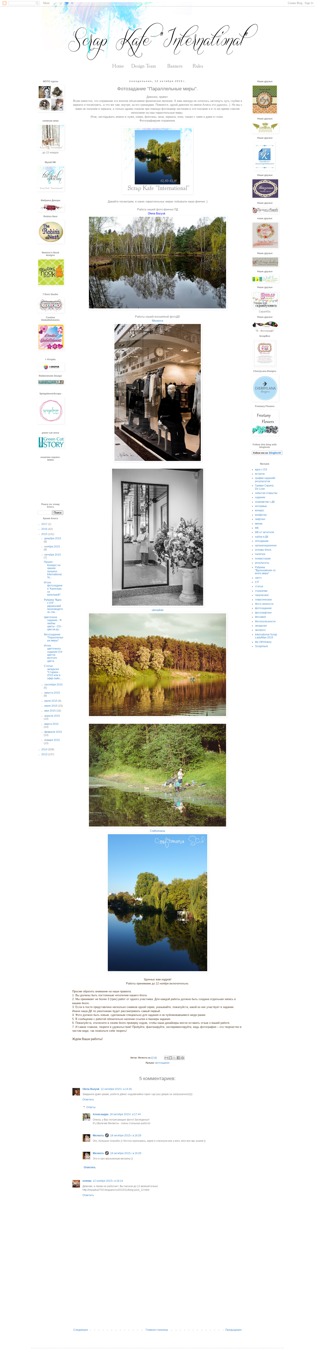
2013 (44, 754)
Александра (100, 1114)
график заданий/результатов (265, 480)
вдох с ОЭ (261, 469)
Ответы (91, 1107)
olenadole (158, 610)
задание (260, 497)
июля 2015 (51, 700)
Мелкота (157, 320)
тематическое (263, 599)
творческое (262, 595)
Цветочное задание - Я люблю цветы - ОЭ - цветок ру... (53, 623)
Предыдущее (233, 1329)
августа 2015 (52, 692)
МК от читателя (264, 532)
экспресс (260, 630)
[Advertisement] (157, 1293)
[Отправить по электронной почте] (166, 1058)
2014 (44, 749)
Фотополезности (265, 621)
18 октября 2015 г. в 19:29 (125, 1135)
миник (258, 523)
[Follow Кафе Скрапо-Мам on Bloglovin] (267, 454)
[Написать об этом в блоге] (170, 1058)
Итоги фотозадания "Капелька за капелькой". (53, 588)
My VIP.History (263, 642)
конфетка (261, 514)
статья (259, 586)
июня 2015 (51, 705)
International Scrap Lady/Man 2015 (266, 636)
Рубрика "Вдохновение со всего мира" (265, 570)
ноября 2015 (52, 546)
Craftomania (157, 830)
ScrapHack (261, 646)
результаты (262, 562)
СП (257, 582)
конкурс (259, 510)
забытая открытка (266, 493)
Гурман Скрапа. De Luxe (264, 487)
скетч (258, 577)
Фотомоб (260, 616)
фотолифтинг (263, 612)
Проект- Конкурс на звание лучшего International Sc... (53, 569)
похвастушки (263, 558)
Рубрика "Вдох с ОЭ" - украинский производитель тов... (53, 606)
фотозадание (162, 1062)
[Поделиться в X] (174, 1058)
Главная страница (157, 1329)
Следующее (80, 1329)
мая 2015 (50, 710)
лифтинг (260, 519)
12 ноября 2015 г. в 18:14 (108, 1180)
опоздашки (261, 541)
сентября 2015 (53, 684)
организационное (266, 545)
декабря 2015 (52, 538)
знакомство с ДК (265, 501)
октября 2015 (52, 554)
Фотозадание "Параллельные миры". (53, 637)
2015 (44, 534)
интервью (261, 506)
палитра (260, 554)
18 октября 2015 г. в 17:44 (125, 1114)
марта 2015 (51, 723)
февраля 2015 (53, 731)
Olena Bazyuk (90, 1089)
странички (261, 590)
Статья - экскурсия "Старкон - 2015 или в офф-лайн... (53, 672)
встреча (260, 473)
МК (257, 527)
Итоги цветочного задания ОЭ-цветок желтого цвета (53, 653)
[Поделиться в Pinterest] (182, 1058)
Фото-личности (264, 603)
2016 (44, 529)
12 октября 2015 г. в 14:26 (116, 1089)
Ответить (88, 1099)
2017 (44, 524)
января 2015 (52, 740)
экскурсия (261, 625)
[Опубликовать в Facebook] (178, 1058)
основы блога (263, 549)
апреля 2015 (52, 715)
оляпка (87, 1180)
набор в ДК (261, 536)
